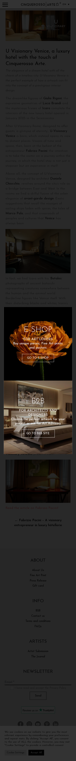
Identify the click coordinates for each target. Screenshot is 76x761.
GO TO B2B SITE (37, 433)
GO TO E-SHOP (38, 358)
